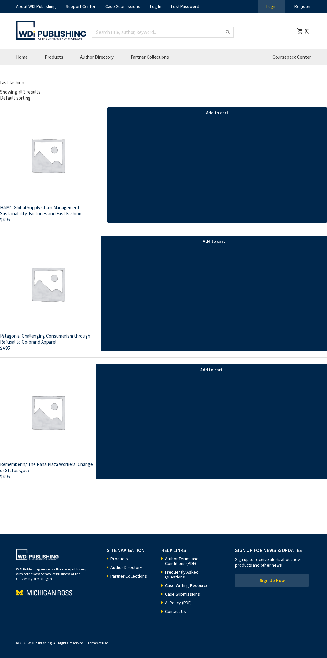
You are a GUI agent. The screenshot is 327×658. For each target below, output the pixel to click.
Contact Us (175, 611)
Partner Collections (150, 57)
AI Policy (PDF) (178, 603)
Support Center (80, 6)
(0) (307, 31)
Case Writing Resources (188, 585)
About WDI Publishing (36, 6)
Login (271, 6)
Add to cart (217, 113)
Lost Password (185, 6)
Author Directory (97, 57)
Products (54, 57)
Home (22, 57)
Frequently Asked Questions (182, 574)
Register (302, 6)
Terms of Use (97, 642)
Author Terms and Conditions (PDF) (182, 561)
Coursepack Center (291, 57)
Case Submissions (122, 6)
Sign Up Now (272, 580)
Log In (155, 6)
